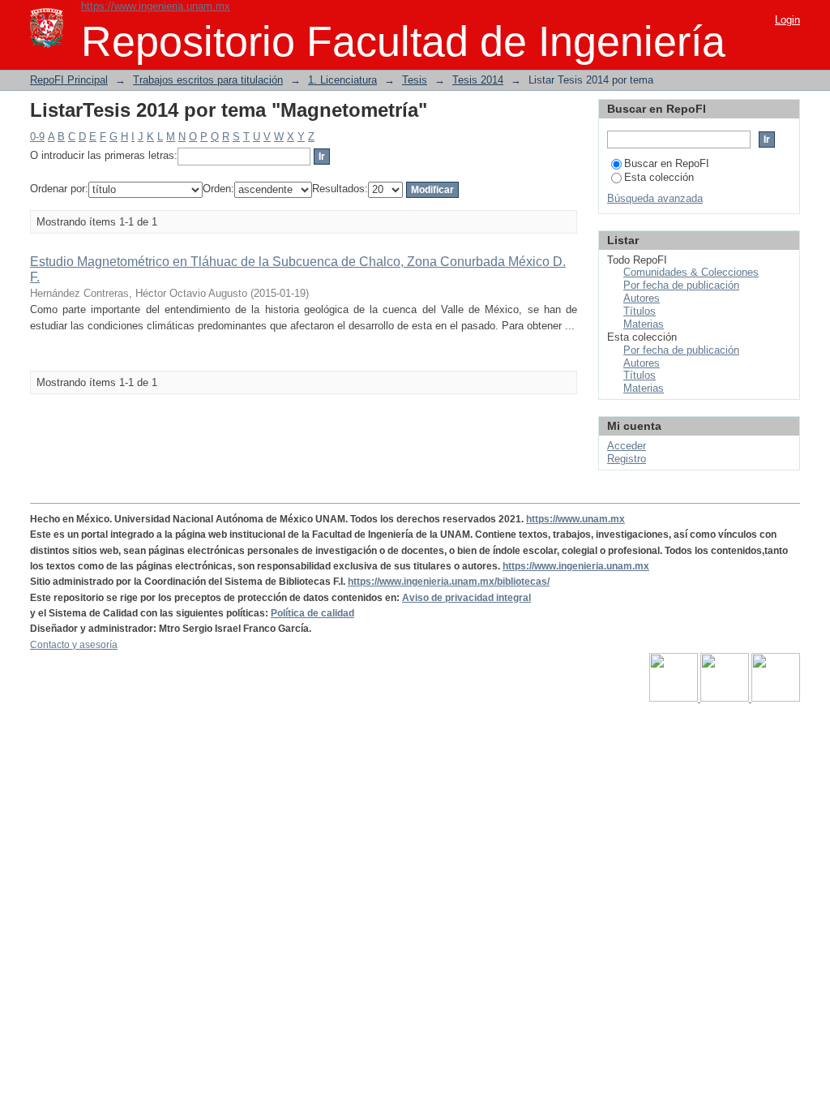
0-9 (37, 137)
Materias (643, 324)
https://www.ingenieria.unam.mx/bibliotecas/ (449, 581)
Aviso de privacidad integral (466, 597)
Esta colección (659, 177)
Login (787, 20)
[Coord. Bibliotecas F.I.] (775, 698)
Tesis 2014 (477, 80)
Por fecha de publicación (681, 285)
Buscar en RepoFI (666, 163)
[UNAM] (674, 698)
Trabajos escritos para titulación (208, 80)
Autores (641, 298)
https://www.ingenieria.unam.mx (155, 6)
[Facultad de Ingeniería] (725, 698)
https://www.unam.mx (575, 519)
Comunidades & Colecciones (691, 272)
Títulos (639, 311)
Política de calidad (312, 613)
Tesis (414, 80)
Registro (626, 459)
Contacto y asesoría (74, 645)
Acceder (626, 446)
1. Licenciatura (342, 80)
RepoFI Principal (69, 80)
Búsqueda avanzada (655, 198)
